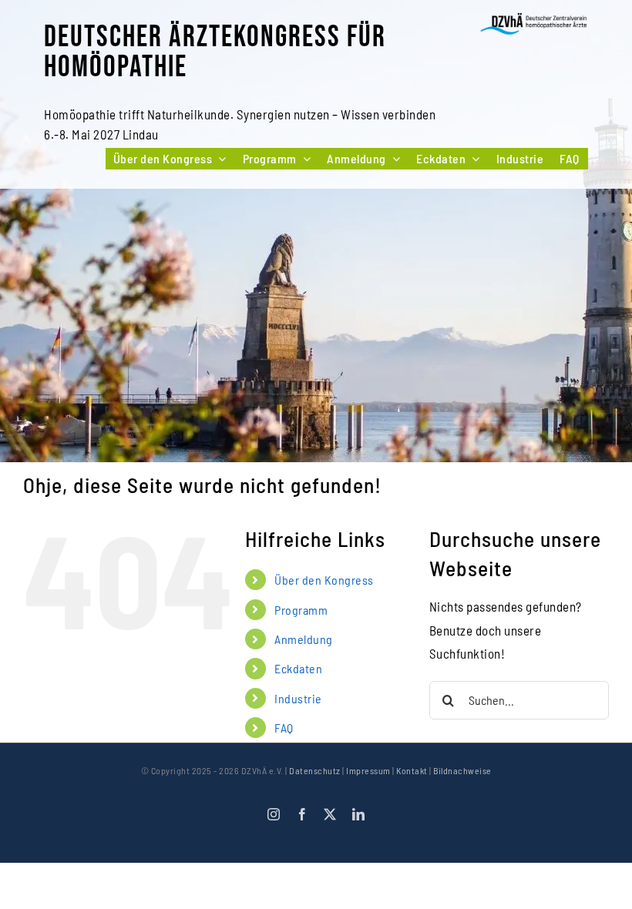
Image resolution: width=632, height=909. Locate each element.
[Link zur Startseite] (533, 23)
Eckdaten (298, 668)
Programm (301, 609)
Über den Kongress (324, 579)
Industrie (298, 698)
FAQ (284, 727)
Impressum (368, 770)
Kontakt (412, 770)
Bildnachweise (462, 770)
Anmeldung (303, 639)
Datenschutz (315, 770)
